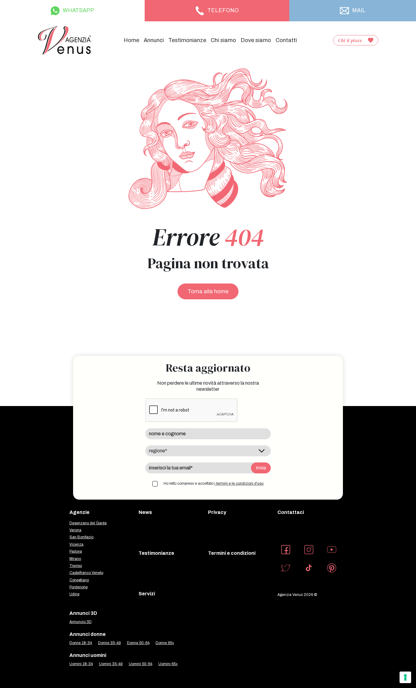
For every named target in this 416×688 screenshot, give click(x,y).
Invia (261, 467)
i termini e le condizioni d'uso (238, 483)
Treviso (75, 566)
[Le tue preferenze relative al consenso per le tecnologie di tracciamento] (405, 677)
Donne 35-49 (109, 643)
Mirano (75, 559)
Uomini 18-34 (81, 664)
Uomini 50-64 (140, 664)
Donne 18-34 (80, 643)
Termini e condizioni (232, 553)
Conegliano (79, 580)
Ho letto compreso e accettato (213, 483)
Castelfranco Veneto (86, 573)
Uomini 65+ (168, 664)
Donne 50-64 (138, 643)
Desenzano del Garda (88, 523)
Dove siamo (256, 40)
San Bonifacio (81, 537)
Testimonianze (187, 40)
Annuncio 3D (80, 622)
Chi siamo (223, 40)
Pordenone (78, 587)
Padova (75, 551)
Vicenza (76, 544)
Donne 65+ (165, 643)
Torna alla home (208, 291)
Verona (75, 530)
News (145, 512)
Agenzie (79, 512)
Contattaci (290, 512)
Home (131, 40)
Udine (74, 594)
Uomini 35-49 (111, 664)
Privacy (217, 512)
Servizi (147, 593)
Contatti (286, 40)
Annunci (154, 40)
